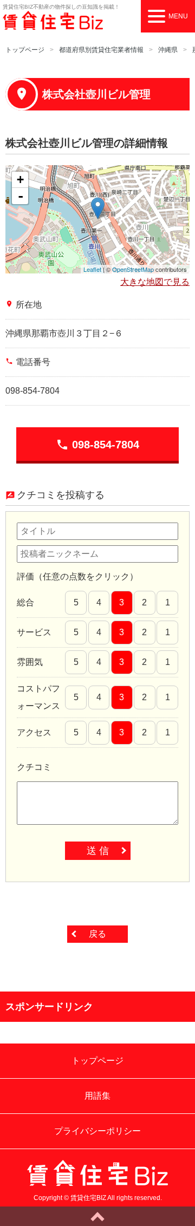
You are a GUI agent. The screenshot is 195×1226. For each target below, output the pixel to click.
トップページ (24, 50)
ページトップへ (97, 1216)
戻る (97, 933)
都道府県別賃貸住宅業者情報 (101, 50)
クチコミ (34, 767)
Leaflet (92, 269)
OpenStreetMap (133, 269)
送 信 (98, 850)
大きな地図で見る (155, 281)
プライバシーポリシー (97, 1131)
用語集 (97, 1095)
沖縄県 (168, 50)
